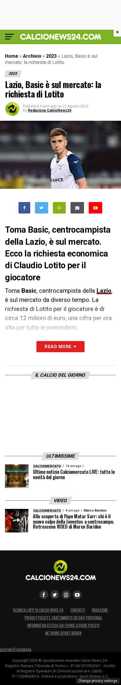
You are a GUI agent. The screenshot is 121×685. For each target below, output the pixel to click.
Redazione (100, 610)
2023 (51, 56)
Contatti (77, 610)
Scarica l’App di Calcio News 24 (38, 610)
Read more (58, 346)
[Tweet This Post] (41, 208)
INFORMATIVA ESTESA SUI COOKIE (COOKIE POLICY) (63, 625)
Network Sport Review (63, 633)
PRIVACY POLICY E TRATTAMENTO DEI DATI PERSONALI (63, 618)
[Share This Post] (59, 208)
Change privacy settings (97, 681)
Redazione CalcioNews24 (49, 110)
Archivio (32, 56)
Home (11, 56)
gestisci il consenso (15, 649)
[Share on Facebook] (24, 208)
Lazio (104, 290)
